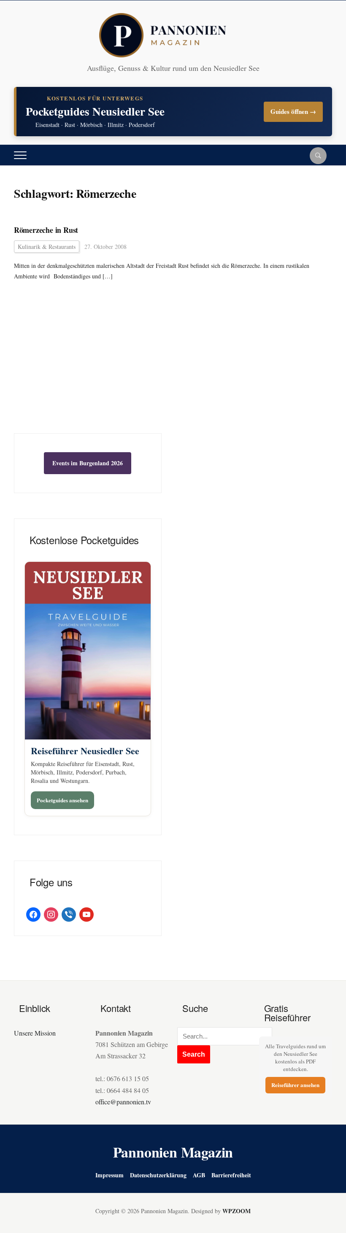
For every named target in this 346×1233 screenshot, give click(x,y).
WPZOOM (236, 1210)
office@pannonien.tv (123, 1101)
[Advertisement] (88, 370)
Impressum (109, 1175)
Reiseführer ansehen (295, 1085)
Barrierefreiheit (231, 1175)
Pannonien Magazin (173, 1152)
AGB (199, 1175)
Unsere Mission (35, 1032)
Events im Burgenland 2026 (87, 463)
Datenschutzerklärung (158, 1175)
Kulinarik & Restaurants (47, 247)
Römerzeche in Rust (46, 230)
